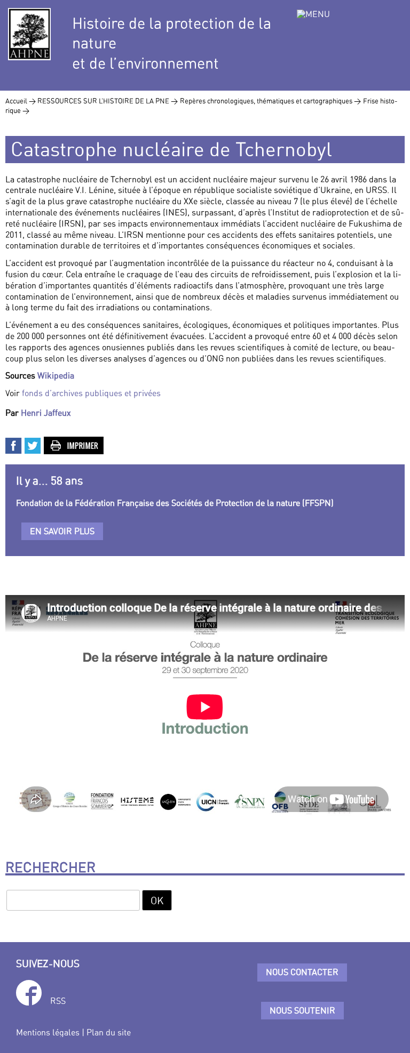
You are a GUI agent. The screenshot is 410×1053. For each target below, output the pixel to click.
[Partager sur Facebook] (13, 444)
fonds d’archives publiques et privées (91, 393)
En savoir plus (62, 531)
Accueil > (21, 101)
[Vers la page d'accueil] (29, 34)
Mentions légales (48, 1032)
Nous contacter (302, 972)
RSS (58, 1000)
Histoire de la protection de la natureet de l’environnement (171, 43)
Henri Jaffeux (46, 412)
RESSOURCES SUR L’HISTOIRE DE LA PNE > (107, 101)
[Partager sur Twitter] (33, 444)
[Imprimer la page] (74, 444)
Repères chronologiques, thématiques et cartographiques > (270, 101)
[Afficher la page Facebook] (29, 994)
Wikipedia (55, 375)
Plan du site (108, 1032)
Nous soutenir (302, 1010)
